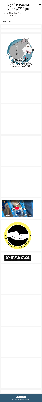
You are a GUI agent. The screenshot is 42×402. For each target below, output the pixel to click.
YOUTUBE (21, 397)
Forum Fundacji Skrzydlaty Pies (25, 397)
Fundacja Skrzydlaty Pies (11, 13)
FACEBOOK (17, 397)
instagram (19, 397)
